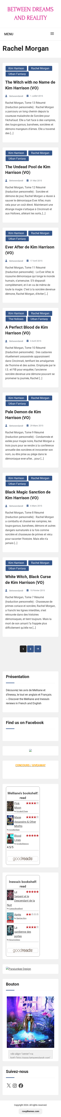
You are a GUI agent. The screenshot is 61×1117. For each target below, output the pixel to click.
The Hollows (15, 319)
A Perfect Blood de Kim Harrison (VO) (26, 330)
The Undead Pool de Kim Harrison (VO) (27, 169)
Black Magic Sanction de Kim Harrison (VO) (27, 495)
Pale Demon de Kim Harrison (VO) (23, 415)
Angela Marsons (22, 844)
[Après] (10, 922)
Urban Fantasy (17, 74)
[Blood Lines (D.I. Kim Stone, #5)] (10, 842)
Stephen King (21, 918)
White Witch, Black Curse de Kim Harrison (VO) (28, 579)
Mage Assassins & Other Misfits (25, 822)
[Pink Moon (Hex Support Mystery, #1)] (10, 810)
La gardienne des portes (22, 932)
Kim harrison (16, 68)
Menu (8, 34)
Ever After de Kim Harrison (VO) (29, 250)
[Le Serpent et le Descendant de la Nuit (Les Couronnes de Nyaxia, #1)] (10, 899)
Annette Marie (14, 830)
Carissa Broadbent (16, 908)
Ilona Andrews (14, 940)
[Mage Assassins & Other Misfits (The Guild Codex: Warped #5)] (10, 824)
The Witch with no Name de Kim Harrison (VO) (30, 85)
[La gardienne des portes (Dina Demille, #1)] (10, 934)
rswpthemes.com (30, 1111)
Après (17, 914)
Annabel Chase (22, 811)
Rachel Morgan (40, 68)
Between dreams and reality (30, 13)
